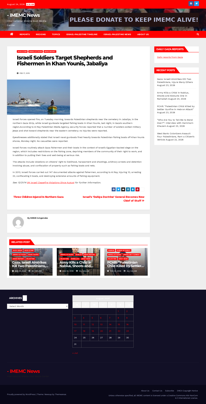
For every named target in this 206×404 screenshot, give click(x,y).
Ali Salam (36, 271)
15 (119, 324)
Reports (25, 34)
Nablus (79, 254)
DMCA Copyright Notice (187, 391)
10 (75, 324)
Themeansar (60, 394)
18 (84, 331)
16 (127, 324)
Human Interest (123, 250)
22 (119, 331)
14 (110, 324)
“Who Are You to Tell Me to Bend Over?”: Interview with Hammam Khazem (175, 123)
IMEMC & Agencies (39, 218)
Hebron (111, 250)
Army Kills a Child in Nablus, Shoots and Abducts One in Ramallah (173, 95)
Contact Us (157, 391)
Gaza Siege (17, 250)
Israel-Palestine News (117, 34)
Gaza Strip (22, 51)
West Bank (85, 259)
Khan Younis (33, 254)
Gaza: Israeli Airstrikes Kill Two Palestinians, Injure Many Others (29, 265)
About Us (143, 34)
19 (93, 331)
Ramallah (75, 259)
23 (127, 331)
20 (101, 331)
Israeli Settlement (131, 254)
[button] (198, 34)
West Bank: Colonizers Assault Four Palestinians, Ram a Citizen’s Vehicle (175, 136)
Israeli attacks (35, 51)
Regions (41, 34)
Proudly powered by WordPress (21, 394)
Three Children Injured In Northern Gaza (38, 196)
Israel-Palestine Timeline (82, 34)
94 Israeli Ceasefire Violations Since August (50, 182)
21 (110, 331)
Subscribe (169, 391)
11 (84, 324)
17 (75, 331)
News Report (49, 51)
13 (101, 324)
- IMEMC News (23, 15)
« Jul (75, 353)
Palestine (30, 259)
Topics (56, 34)
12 (93, 324)
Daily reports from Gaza (170, 57)
